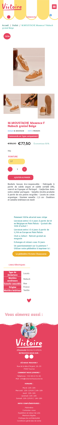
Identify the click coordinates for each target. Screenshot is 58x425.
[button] (8, 17)
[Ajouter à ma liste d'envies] (50, 37)
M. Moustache (19, 131)
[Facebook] (27, 357)
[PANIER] (49, 17)
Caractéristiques (17, 264)
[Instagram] (31, 357)
